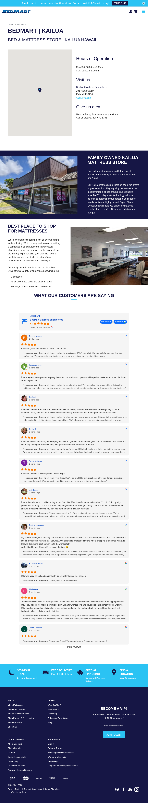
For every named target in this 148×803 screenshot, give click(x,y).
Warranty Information (57, 757)
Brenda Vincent (35, 336)
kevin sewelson (35, 365)
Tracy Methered (35, 461)
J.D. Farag (33, 490)
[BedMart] (16, 11)
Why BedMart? (54, 705)
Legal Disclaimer (52, 789)
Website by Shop (18, 792)
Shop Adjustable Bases (18, 714)
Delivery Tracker (55, 748)
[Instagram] (137, 790)
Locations (21, 24)
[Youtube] (130, 790)
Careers (11, 752)
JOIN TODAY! (113, 735)
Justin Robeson (35, 628)
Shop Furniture (15, 722)
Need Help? (53, 761)
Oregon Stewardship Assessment (63, 765)
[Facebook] (124, 790)
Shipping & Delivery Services (61, 752)
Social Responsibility (17, 757)
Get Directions (83, 98)
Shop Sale (12, 727)
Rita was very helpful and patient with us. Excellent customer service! (53, 576)
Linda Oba (33, 589)
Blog (50, 722)
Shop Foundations (16, 709)
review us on (119, 321)
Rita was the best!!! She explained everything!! (43, 473)
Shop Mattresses (15, 705)
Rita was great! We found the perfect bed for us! (43, 348)
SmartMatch (53, 709)
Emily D (32, 429)
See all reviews (106, 321)
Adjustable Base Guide (58, 718)
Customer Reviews (16, 765)
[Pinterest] (117, 790)
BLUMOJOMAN (35, 564)
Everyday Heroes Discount (20, 770)
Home (10, 24)
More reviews (74, 647)
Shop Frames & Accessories (21, 718)
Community (13, 761)
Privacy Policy (14, 789)
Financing (52, 714)
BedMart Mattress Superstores (46, 320)
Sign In (51, 744)
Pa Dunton (33, 397)
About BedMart (15, 744)
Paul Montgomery (36, 525)
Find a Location (15, 748)
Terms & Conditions (33, 789)
